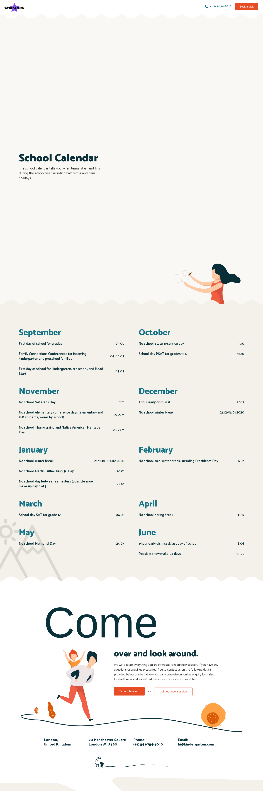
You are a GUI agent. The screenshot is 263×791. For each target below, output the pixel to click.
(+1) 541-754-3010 (148, 744)
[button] (246, 6)
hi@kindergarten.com (196, 744)
